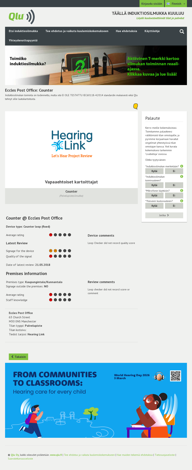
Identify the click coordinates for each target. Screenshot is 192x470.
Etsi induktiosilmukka (23, 31)
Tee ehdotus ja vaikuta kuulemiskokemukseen (76, 31)
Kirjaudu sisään (151, 3)
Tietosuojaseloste (165, 455)
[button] (181, 166)
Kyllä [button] (154, 171)
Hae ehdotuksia (126, 31)
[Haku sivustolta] (182, 31)
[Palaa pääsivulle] (22, 16)
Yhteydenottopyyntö (23, 40)
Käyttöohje (152, 31)
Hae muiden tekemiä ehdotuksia (135, 455)
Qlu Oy (15, 455)
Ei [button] (174, 171)
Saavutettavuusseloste (20, 458)
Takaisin (20, 357)
